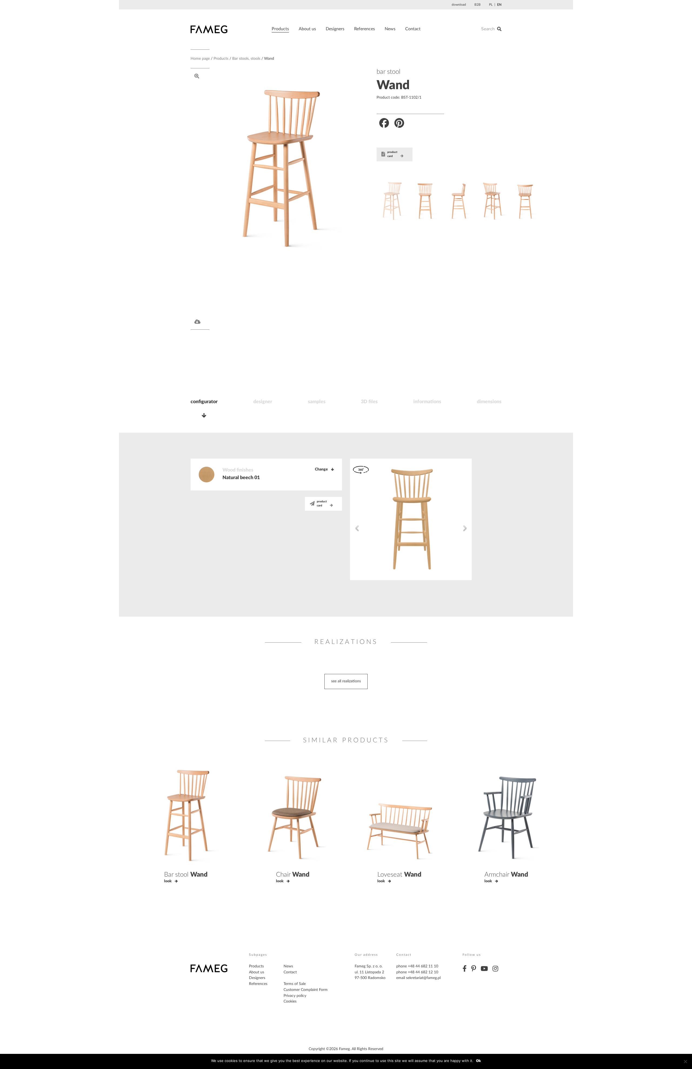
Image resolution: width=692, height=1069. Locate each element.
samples (316, 401)
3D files (369, 401)
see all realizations (346, 681)
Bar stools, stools (246, 59)
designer (262, 401)
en (499, 4)
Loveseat (399, 874)
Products (280, 29)
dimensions (489, 401)
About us (307, 29)
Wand (393, 85)
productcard (392, 154)
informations (427, 401)
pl (491, 4)
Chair (293, 874)
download (459, 4)
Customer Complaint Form (306, 990)
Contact (413, 29)
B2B (477, 4)
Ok (478, 1060)
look (168, 881)
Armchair (506, 874)
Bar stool (186, 874)
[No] (685, 1061)
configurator (204, 401)
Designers (335, 29)
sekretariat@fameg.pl (423, 978)
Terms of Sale (295, 984)
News (390, 29)
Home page (200, 59)
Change (321, 469)
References (364, 29)
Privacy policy (295, 996)
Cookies (290, 1001)
